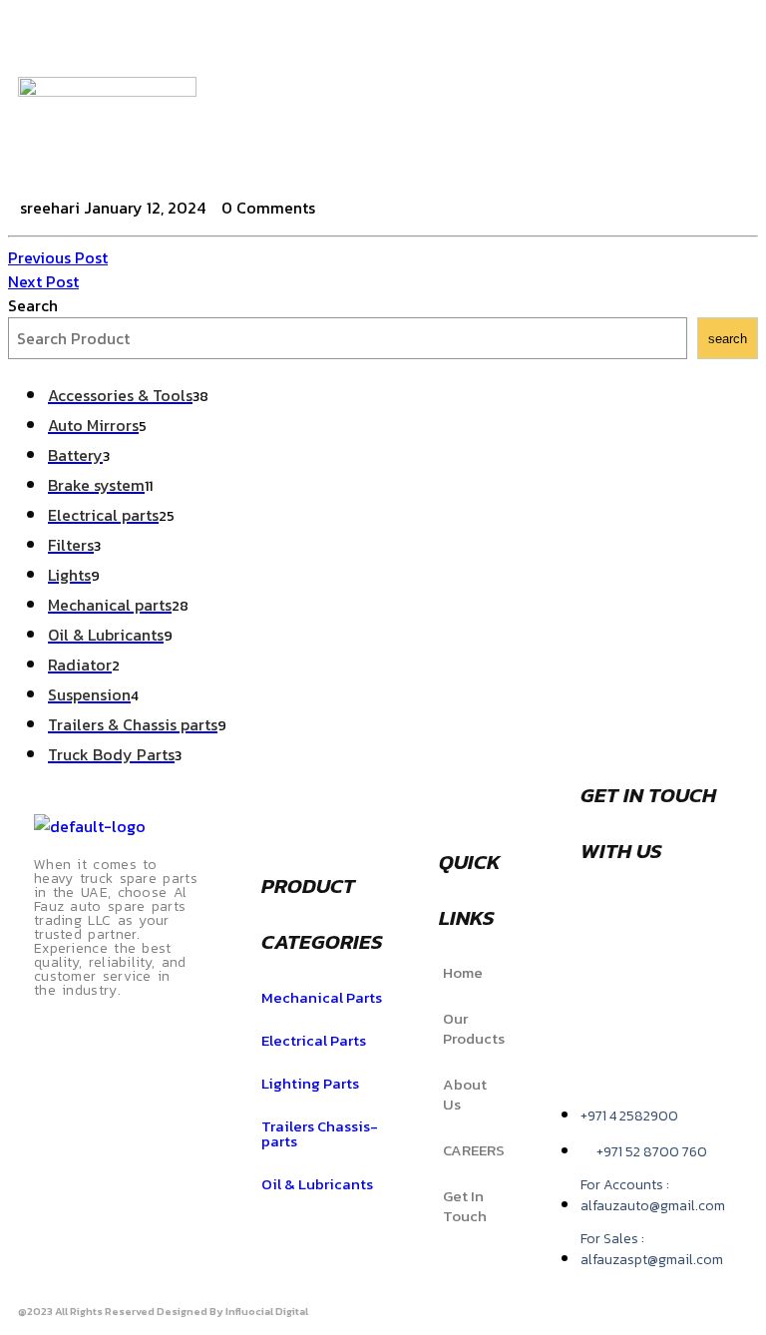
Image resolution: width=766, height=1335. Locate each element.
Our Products (474, 1028)
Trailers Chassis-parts (319, 1133)
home (463, 972)
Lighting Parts (310, 1083)
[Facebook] (694, 43)
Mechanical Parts (321, 997)
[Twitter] (694, 99)
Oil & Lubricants (317, 1183)
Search (33, 305)
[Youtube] (605, 1036)
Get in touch (465, 1205)
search (727, 338)
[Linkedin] (675, 980)
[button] (597, 102)
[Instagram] (694, 155)
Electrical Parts (313, 1040)
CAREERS (474, 1149)
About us (465, 1094)
